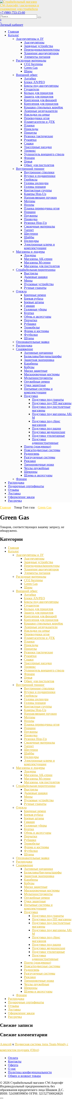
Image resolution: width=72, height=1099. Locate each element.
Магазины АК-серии (38, 259)
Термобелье (32, 327)
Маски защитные (35, 370)
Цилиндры (31, 241)
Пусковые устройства (39, 284)
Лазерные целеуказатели (41, 111)
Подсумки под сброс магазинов (46, 423)
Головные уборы (35, 309)
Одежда (21, 291)
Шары (28, 71)
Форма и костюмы (36, 331)
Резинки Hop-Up (35, 222)
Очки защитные (35, 385)
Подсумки (31, 396)
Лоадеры (30, 255)
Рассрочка (15, 500)
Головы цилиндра (36, 183)
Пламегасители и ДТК (39, 121)
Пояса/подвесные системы (42, 450)
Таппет (29, 230)
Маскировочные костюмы (42, 374)
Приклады (31, 129)
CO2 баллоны (33, 64)
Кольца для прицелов (38, 93)
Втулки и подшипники (39, 176)
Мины (28, 280)
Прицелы (30, 132)
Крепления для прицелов (41, 103)
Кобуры (29, 367)
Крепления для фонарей (40, 100)
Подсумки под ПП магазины (51, 403)
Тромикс (30, 150)
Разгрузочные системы (39, 457)
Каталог (13, 35)
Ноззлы (29, 204)
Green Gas (31, 67)
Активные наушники (38, 352)
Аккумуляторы (34, 42)
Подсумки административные (45, 441)
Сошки (29, 143)
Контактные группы (38, 190)
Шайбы (29, 237)
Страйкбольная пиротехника (35, 269)
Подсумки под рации (46, 428)
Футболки (31, 334)
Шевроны (30, 471)
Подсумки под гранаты (48, 399)
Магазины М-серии (37, 262)
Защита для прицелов (38, 96)
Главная (13, 31)
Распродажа (24, 345)
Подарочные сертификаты (26, 486)
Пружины (31, 215)
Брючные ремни (35, 295)
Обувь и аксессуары (37, 316)
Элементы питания (37, 57)
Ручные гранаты (35, 287)
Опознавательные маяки (32, 342)
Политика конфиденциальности (30, 1072)
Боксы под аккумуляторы (41, 85)
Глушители (31, 89)
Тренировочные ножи (39, 464)
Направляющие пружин (40, 197)
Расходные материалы (31, 60)
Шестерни (31, 233)
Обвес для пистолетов (39, 165)
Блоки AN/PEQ (34, 82)
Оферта (13, 1065)
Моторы (29, 201)
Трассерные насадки (38, 147)
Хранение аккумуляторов (41, 53)
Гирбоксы (30, 179)
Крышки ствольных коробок (43, 107)
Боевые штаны (34, 302)
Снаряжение (24, 349)
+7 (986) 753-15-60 (12, 12)
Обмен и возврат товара (24, 1076)
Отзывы (13, 489)
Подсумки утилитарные (48, 435)
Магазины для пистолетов (42, 266)
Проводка (30, 219)
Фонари (29, 158)
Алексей (6, 1044)
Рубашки (30, 324)
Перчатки (30, 320)
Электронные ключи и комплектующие (39, 246)
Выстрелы (31, 273)
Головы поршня (35, 186)
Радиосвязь (31, 453)
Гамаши (29, 305)
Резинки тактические (38, 136)
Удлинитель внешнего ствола (44, 154)
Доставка (14, 493)
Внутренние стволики (39, 172)
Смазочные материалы (39, 226)
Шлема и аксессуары (38, 475)
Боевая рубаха (33, 298)
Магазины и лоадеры (30, 251)
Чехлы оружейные (36, 468)
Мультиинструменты (38, 378)
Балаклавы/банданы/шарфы (43, 356)
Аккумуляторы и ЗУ (30, 38)
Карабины (31, 363)
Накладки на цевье (37, 114)
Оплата (13, 1058)
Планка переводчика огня (41, 208)
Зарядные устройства (38, 46)
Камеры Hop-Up (35, 194)
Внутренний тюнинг (30, 168)
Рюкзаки (30, 461)
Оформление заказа (21, 497)
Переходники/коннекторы (42, 49)
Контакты (14, 1061)
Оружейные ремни (37, 381)
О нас (12, 1068)
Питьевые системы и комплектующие (38, 390)
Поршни (30, 212)
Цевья (28, 161)
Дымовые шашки (36, 277)
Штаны (29, 338)
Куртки (29, 313)
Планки (29, 125)
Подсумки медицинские (48, 432)
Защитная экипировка (39, 360)
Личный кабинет (11, 24)
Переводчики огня (36, 118)
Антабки (30, 78)
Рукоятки (30, 140)
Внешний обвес (27, 75)
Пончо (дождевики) (37, 446)
